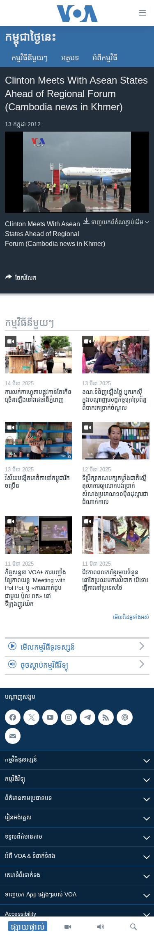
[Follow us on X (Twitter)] (31, 717)
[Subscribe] (13, 736)
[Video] (67, 927)
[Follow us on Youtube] (50, 717)
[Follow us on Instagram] (68, 717)
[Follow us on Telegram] (87, 717)
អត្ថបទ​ (70, 58)
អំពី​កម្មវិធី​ (104, 58)
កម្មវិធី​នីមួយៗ (29, 58)
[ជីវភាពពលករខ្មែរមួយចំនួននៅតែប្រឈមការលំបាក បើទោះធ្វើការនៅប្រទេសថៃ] (115, 535)
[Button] (21, 279)
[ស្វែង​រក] (133, 927)
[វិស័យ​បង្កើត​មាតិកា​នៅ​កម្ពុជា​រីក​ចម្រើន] (38, 440)
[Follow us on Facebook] (13, 717)
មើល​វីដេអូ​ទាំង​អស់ (131, 617)
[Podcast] (124, 717)
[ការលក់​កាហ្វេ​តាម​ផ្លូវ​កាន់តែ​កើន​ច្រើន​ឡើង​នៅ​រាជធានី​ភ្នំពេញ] (38, 354)
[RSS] (106, 717)
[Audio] (100, 927)
